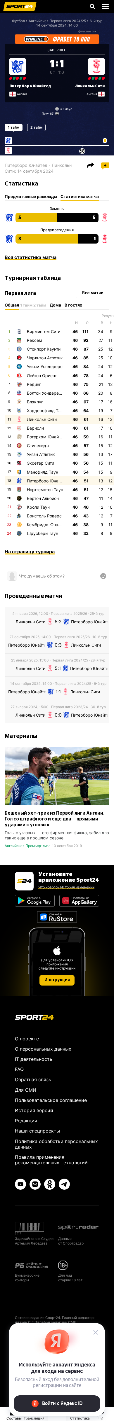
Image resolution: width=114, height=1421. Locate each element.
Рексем (34, 340)
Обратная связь (33, 1079)
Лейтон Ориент (42, 375)
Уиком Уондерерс (45, 366)
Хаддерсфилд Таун (46, 410)
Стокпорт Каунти (44, 348)
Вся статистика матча (30, 257)
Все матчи (92, 293)
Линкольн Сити (90, 86)
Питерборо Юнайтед (30, 86)
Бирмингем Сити (43, 331)
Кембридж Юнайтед (47, 524)
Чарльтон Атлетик (45, 357)
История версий (34, 1110)
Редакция (26, 1121)
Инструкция (57, 980)
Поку (45, 113)
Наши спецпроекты (37, 1131)
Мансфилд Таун (42, 472)
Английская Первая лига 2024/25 (57, 21)
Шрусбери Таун (42, 533)
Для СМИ (25, 1090)
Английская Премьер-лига (28, 846)
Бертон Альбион (43, 498)
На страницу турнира (30, 551)
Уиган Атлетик (41, 454)
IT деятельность (33, 1059)
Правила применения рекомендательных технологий (51, 1160)
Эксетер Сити (40, 463)
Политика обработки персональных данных (56, 1144)
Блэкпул (35, 401)
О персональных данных (43, 1049)
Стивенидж (38, 445)
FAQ (19, 1069)
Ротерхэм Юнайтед (46, 436)
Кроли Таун (38, 507)
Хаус (68, 109)
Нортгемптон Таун (45, 489)
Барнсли (35, 428)
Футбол (18, 21)
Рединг (34, 384)
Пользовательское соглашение (51, 1100)
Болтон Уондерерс (45, 393)
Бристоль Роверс (44, 515)
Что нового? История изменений (66, 887)
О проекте (27, 1039)
